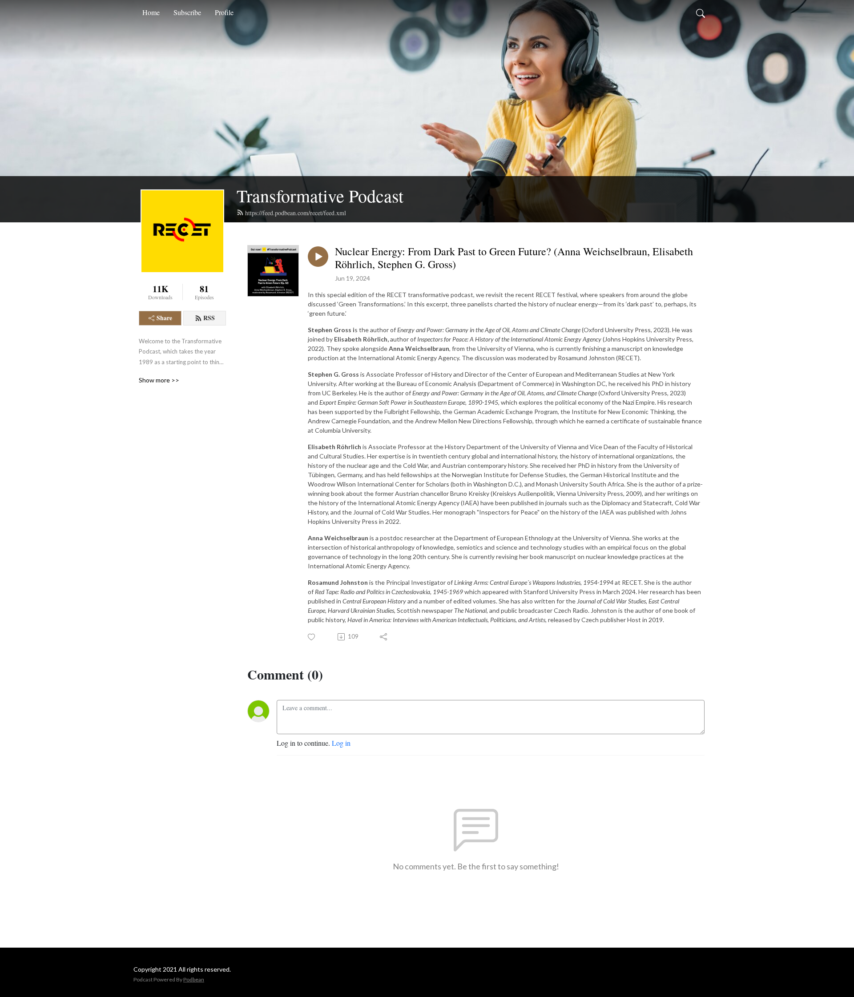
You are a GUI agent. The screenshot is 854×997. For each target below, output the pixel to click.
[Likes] (312, 637)
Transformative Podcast (320, 195)
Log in (341, 743)
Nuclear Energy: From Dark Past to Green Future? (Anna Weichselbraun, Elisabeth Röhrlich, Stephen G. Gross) (514, 258)
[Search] (701, 12)
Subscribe (187, 12)
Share (164, 317)
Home (151, 12)
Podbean (193, 979)
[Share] (384, 636)
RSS (209, 317)
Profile (224, 12)
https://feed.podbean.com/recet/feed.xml (295, 213)
